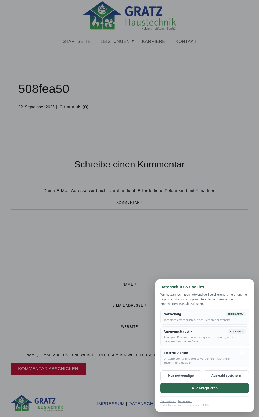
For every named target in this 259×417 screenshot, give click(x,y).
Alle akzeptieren (205, 388)
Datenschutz (168, 401)
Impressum (185, 401)
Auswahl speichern (226, 375)
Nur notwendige (181, 375)
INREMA (204, 405)
